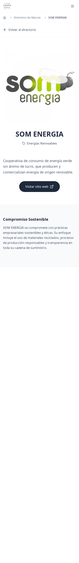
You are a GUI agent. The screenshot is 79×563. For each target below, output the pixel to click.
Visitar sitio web (36, 186)
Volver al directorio (22, 30)
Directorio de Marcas (27, 17)
